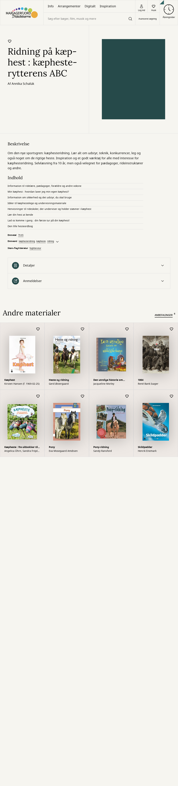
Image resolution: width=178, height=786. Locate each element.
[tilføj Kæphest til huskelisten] (38, 329)
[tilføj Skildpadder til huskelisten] (171, 396)
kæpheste (41, 241)
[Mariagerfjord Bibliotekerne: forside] (21, 12)
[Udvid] (57, 242)
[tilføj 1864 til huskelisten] (171, 329)
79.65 (20, 235)
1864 (140, 380)
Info (51, 6)
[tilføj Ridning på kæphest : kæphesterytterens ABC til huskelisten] (10, 41)
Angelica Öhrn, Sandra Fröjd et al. (21, 451)
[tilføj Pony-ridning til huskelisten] (127, 396)
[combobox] (89, 19)
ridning (50, 241)
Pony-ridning (101, 447)
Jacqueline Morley (103, 384)
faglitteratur (35, 248)
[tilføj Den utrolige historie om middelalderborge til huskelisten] (127, 329)
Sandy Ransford (102, 451)
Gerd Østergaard (59, 384)
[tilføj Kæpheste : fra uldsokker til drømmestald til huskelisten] (38, 396)
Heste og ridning (59, 380)
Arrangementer (69, 6)
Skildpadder (145, 447)
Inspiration (108, 6)
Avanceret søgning (148, 18)
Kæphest (9, 380)
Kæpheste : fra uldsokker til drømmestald (21, 447)
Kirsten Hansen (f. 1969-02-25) (21, 384)
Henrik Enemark (147, 451)
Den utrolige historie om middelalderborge (108, 380)
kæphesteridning (27, 241)
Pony (52, 447)
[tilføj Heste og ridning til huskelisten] (82, 329)
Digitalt (90, 6)
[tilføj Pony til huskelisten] (82, 396)
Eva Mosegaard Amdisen (63, 451)
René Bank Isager (148, 384)
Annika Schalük (23, 83)
